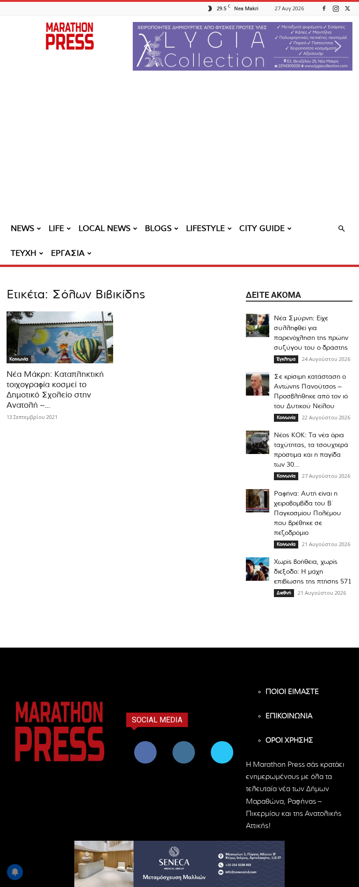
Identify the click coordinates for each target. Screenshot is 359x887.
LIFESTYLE (205, 228)
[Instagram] (335, 8)
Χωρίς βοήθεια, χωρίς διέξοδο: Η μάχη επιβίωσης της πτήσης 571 (313, 572)
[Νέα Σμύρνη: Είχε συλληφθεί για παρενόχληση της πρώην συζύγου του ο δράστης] (257, 325)
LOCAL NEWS (104, 228)
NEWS (22, 228)
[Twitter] (347, 8)
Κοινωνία (18, 359)
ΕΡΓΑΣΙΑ (68, 253)
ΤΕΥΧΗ (23, 253)
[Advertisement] (179, 147)
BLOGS (158, 228)
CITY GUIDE (262, 228)
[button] (242, 46)
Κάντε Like (145, 742)
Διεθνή (284, 593)
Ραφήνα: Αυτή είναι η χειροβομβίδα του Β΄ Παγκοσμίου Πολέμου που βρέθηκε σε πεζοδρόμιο (307, 513)
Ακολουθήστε (185, 742)
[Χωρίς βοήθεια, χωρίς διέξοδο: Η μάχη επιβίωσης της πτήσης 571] (257, 569)
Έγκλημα (286, 359)
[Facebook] (324, 8)
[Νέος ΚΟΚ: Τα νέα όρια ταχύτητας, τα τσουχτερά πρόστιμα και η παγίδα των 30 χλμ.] (257, 442)
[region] (242, 46)
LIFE (56, 228)
